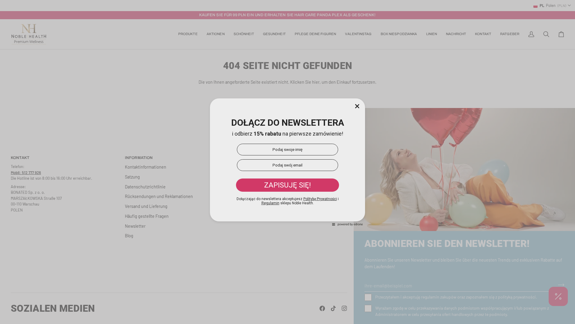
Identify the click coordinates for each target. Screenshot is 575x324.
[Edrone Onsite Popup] (287, 162)
